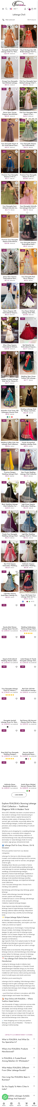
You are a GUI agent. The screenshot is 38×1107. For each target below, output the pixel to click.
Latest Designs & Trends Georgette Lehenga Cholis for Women (28, 660)
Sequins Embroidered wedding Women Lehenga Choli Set (9, 660)
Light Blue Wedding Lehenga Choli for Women (28, 535)
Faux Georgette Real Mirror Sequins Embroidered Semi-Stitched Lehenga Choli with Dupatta (28, 277)
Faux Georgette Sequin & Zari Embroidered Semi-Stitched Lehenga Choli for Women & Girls (10, 144)
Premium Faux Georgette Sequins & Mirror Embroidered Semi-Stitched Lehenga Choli (10, 176)
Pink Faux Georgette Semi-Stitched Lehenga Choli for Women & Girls (28, 82)
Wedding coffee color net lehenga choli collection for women (10, 443)
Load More (19, 795)
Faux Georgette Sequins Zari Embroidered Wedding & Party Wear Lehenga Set (28, 144)
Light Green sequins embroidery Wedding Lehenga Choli (28, 505)
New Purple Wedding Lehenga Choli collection (28, 473)
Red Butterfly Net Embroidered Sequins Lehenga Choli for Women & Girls (28, 346)
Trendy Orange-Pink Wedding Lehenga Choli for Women (28, 443)
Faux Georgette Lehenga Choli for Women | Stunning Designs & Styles (9, 689)
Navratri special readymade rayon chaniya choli (28, 753)
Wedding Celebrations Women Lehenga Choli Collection (28, 628)
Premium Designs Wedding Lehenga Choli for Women (10, 473)
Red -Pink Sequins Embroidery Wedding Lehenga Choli (10, 565)
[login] (24, 8)
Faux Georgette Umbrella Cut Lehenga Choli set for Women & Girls (28, 207)
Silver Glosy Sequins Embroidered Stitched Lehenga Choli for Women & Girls (9, 346)
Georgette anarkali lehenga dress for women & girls (10, 721)
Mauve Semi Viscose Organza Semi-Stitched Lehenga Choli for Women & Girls (9, 113)
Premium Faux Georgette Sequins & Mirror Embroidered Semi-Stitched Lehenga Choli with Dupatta (28, 176)
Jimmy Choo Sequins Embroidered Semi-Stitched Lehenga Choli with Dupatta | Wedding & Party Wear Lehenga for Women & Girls (10, 277)
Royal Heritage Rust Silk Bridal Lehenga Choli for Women (28, 51)
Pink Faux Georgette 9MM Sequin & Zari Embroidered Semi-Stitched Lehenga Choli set (28, 113)
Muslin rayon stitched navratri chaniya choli (28, 785)
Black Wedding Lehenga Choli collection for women (10, 505)
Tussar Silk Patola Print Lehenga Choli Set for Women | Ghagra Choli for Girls (28, 596)
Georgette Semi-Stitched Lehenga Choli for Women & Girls (9, 51)
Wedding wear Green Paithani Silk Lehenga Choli (28, 377)
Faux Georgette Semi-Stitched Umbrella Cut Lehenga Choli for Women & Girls (9, 207)
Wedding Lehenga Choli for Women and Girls (28, 410)
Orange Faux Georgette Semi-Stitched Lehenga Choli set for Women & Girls (10, 82)
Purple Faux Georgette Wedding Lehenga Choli (10, 535)
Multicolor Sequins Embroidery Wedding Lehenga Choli (28, 565)
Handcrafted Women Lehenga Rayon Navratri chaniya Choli (10, 628)
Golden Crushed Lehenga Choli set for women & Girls (9, 380)
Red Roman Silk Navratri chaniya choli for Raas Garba (28, 721)
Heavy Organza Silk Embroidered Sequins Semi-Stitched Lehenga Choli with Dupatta (9, 312)
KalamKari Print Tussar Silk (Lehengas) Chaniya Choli (10, 411)
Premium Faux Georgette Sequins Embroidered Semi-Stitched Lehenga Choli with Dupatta (10, 240)
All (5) (32, 601)
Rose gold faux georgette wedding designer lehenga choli (9, 753)
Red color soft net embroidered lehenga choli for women (28, 689)
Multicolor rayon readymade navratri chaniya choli (9, 785)
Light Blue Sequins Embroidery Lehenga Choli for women (9, 594)
